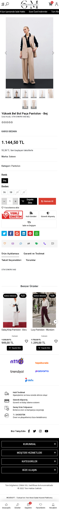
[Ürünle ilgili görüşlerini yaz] (21, 243)
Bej (4, 180)
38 (11, 192)
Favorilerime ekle (11, 208)
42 (24, 192)
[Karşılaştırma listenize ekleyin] (29, 243)
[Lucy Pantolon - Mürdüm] (44, 309)
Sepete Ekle (30, 201)
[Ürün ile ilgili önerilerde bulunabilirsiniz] (53, 243)
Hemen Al (48, 201)
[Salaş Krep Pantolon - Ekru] (15, 309)
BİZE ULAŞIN (29, 470)
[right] (55, 321)
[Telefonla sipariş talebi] (45, 243)
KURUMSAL (29, 444)
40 (17, 192)
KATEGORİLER (29, 461)
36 (4, 192)
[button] (6, 53)
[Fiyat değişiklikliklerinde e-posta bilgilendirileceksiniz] (37, 243)
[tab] (10, 253)
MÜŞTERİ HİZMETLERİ (29, 452)
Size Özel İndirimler (36, 11)
